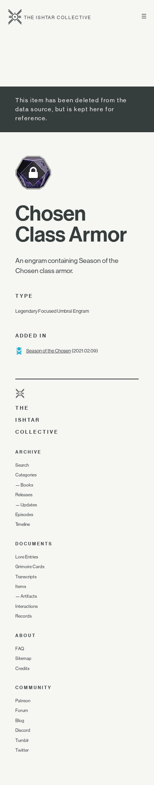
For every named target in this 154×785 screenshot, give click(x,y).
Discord (22, 730)
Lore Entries (26, 557)
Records (23, 616)
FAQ (19, 648)
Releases (24, 494)
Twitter (22, 750)
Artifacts (29, 596)
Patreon (22, 700)
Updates (29, 504)
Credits (22, 668)
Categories (26, 475)
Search (22, 465)
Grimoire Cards (29, 566)
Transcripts (26, 576)
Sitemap (23, 658)
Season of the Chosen (48, 351)
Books (27, 485)
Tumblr (22, 740)
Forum (21, 710)
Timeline (22, 524)
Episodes (24, 514)
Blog (19, 720)
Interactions (26, 606)
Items (20, 586)
